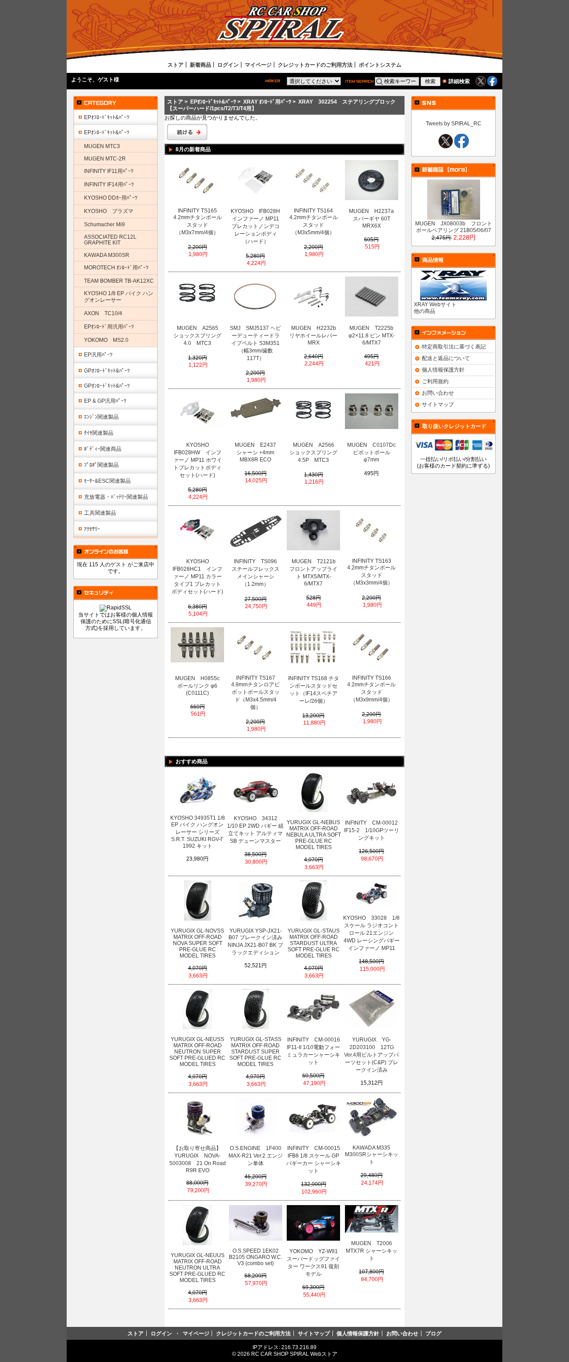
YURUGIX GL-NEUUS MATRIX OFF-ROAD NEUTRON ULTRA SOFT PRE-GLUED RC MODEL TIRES (197, 1267)
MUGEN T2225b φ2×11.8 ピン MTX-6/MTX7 (373, 335)
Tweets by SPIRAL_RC (453, 123)
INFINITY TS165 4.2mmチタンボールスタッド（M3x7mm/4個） (197, 222)
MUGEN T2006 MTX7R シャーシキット (371, 1251)
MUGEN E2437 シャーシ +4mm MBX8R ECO (258, 452)
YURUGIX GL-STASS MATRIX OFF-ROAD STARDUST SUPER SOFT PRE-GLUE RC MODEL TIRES (255, 1051)
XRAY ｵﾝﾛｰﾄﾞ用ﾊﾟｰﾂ (267, 101)
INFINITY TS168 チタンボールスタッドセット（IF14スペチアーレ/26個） (313, 689)
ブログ (433, 1333)
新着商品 (200, 65)
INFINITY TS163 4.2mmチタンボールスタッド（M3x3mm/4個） (371, 572)
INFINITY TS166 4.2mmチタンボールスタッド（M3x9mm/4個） (371, 689)
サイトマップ (438, 404)
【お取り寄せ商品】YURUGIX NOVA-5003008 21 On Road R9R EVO (197, 1159)
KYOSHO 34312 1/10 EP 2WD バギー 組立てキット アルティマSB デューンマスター (255, 829)
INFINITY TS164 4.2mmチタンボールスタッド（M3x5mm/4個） (313, 222)
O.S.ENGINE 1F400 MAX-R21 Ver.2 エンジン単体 (256, 1155)
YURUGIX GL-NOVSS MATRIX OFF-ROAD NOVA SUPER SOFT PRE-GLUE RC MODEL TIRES (197, 943)
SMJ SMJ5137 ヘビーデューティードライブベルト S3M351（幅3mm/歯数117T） (255, 343)
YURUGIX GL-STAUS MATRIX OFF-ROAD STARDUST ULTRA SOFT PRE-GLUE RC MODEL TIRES (314, 943)
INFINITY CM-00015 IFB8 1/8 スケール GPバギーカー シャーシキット (314, 1159)
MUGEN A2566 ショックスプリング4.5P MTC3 (314, 452)
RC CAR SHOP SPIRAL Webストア (294, 1354)
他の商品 (424, 311)
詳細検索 (459, 81)
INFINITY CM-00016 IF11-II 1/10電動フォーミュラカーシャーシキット (314, 1051)
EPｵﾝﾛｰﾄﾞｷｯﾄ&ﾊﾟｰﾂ (213, 101)
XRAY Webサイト (435, 304)
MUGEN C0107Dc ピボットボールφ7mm (372, 452)
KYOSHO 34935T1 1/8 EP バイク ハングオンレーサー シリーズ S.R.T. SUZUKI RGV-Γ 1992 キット (197, 832)
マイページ (258, 65)
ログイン (228, 65)
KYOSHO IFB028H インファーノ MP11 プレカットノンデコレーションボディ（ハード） (256, 226)
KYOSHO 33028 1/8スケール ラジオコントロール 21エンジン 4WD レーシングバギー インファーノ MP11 (371, 933)
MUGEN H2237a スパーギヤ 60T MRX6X (373, 218)
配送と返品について (446, 358)
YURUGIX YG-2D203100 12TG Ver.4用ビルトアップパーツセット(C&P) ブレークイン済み (371, 1055)
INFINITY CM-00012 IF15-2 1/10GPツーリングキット (372, 830)
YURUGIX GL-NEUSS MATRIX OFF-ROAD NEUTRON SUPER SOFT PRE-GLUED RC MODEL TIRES (197, 1051)
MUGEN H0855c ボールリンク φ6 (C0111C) (199, 685)
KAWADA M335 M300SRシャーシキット (371, 1155)
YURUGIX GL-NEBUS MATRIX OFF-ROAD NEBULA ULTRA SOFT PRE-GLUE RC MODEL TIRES (313, 834)
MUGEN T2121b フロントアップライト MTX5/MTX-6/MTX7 (314, 572)
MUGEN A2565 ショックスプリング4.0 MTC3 (198, 335)
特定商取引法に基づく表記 (454, 346)
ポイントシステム (380, 65)
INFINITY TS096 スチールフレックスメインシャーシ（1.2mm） (256, 572)
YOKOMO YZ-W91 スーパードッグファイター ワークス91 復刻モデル (314, 1262)
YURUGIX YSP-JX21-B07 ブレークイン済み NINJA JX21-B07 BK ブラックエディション (255, 942)
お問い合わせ (438, 393)
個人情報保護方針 (443, 370)
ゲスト (106, 79)
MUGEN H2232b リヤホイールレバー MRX (314, 335)
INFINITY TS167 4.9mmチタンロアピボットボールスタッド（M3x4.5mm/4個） (255, 692)
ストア (176, 65)
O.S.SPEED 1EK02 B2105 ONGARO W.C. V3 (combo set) (255, 1257)
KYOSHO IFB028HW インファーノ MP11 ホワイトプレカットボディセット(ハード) (197, 460)
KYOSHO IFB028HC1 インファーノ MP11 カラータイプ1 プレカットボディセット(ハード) (197, 576)
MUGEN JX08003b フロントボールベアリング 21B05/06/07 (453, 226)
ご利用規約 (435, 381)
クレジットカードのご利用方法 (315, 65)
